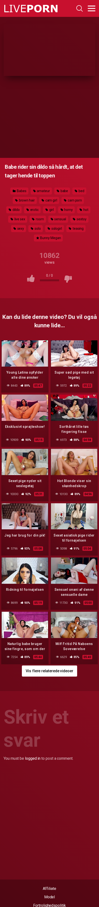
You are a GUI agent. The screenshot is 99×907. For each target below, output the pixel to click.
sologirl (56, 228)
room (39, 219)
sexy (20, 228)
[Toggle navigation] (91, 8)
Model (49, 897)
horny (68, 210)
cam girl (51, 200)
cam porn (74, 200)
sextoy (81, 219)
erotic (34, 210)
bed (81, 191)
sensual (60, 219)
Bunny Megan (50, 238)
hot (85, 210)
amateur (43, 191)
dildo (16, 210)
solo (37, 228)
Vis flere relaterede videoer (49, 671)
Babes (21, 191)
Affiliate (49, 888)
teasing (78, 228)
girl (51, 210)
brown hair (26, 200)
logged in (32, 758)
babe (64, 191)
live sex (19, 219)
